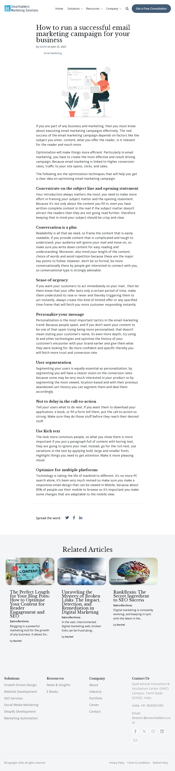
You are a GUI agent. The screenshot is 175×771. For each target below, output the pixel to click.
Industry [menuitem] (95, 691)
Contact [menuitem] (95, 711)
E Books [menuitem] (52, 691)
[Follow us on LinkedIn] (162, 731)
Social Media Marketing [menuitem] (21, 705)
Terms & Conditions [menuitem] (138, 762)
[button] (76, 8)
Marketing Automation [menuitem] (21, 718)
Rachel (43, 46)
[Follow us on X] (144, 731)
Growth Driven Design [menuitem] (20, 685)
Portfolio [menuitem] (95, 698)
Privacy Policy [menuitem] (116, 762)
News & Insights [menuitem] (58, 685)
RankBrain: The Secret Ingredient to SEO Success (131, 596)
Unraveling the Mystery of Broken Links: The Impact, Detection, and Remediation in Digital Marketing (81, 602)
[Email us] (135, 740)
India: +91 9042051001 (148, 705)
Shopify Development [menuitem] (20, 711)
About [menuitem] (93, 685)
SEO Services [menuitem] (13, 698)
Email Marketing (53, 53)
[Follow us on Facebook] (135, 731)
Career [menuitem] (94, 705)
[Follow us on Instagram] (153, 731)
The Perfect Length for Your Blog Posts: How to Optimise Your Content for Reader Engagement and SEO (30, 604)
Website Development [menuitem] (20, 691)
